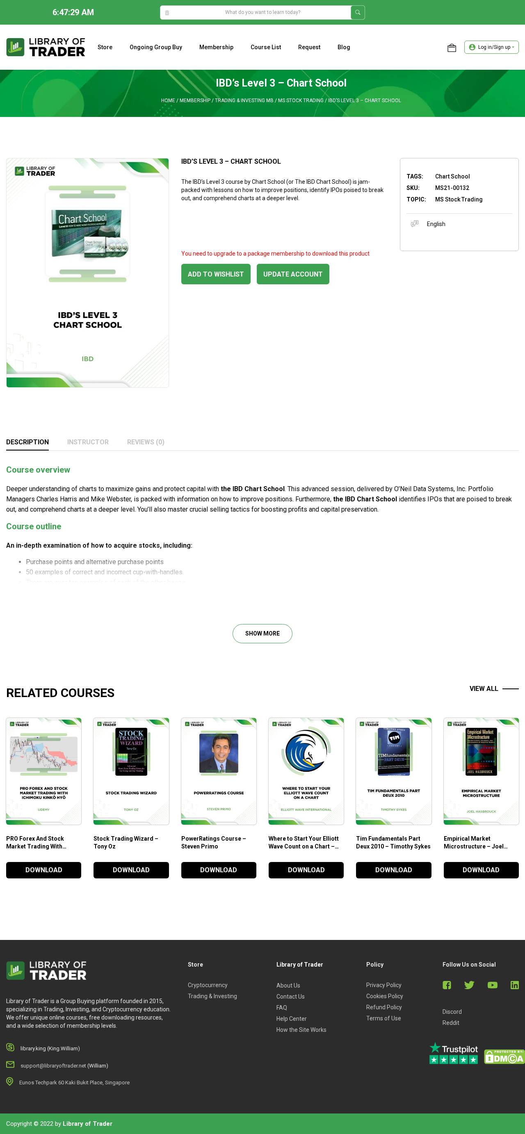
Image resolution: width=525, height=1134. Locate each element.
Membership (216, 47)
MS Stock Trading (301, 100)
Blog (344, 47)
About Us (288, 985)
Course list (266, 47)
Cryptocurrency (208, 985)
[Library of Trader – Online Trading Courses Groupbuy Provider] (45, 46)
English (436, 224)
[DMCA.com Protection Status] (504, 1056)
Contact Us (290, 996)
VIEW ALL (484, 689)
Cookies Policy (384, 996)
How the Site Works (301, 1030)
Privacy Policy (384, 985)
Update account (293, 274)
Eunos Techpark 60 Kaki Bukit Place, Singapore (74, 1082)
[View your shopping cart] (451, 47)
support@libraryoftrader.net (53, 1066)
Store (105, 47)
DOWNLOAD (43, 870)
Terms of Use (383, 1018)
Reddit (451, 1023)
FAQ (281, 1007)
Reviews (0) (145, 442)
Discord (452, 1011)
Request (309, 47)
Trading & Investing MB (244, 100)
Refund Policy (384, 1007)
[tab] (27, 442)
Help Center (291, 1018)
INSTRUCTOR (88, 442)
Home (168, 100)
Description (27, 442)
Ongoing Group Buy (156, 47)
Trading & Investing (212, 996)
